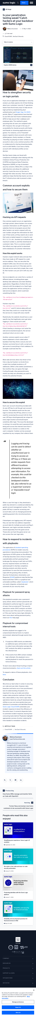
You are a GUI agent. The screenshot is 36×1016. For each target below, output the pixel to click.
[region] (18, 1002)
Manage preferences (18, 1002)
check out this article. (24, 668)
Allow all (18, 1012)
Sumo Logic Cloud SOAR (11, 707)
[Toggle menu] (31, 3)
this (11, 617)
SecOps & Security (18, 36)
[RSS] (5, 780)
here (4, 674)
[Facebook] (15, 780)
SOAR (12, 577)
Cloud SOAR (8, 36)
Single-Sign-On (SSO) (23, 112)
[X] (10, 780)
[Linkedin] (21, 780)
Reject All (18, 1007)
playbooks (25, 582)
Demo (24, 3)
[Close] (34, 990)
